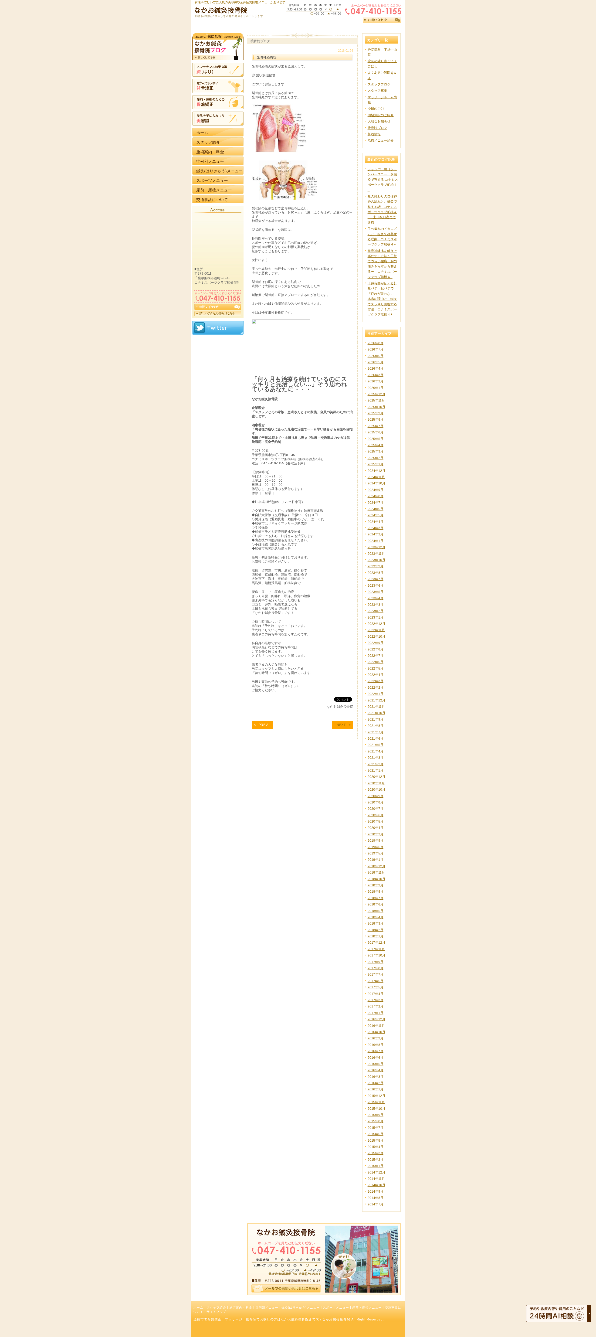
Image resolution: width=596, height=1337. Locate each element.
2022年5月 (375, 668)
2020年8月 (375, 802)
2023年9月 (375, 566)
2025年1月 (375, 464)
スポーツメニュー (336, 1307)
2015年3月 (375, 1153)
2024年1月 (375, 541)
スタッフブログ (379, 84)
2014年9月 (375, 1191)
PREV (263, 725)
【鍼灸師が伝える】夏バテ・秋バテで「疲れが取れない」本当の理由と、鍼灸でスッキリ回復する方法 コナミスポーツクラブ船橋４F (382, 298)
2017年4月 (375, 994)
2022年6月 (375, 662)
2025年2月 (375, 458)
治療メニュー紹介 (381, 140)
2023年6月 (375, 585)
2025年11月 (376, 400)
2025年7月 (375, 426)
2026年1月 (375, 388)
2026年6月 (375, 356)
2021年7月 (375, 732)
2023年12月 (376, 547)
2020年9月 (375, 796)
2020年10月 (376, 789)
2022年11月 (376, 630)
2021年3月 (375, 757)
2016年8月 (375, 1045)
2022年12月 (376, 624)
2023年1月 (375, 617)
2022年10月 (376, 636)
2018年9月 (375, 885)
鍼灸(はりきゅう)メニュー (300, 1307)
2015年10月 (376, 1108)
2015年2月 (375, 1159)
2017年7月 (375, 974)
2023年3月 (375, 604)
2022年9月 (375, 643)
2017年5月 (375, 987)
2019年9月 (375, 840)
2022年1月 (375, 694)
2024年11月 (376, 477)
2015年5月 (375, 1140)
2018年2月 (375, 930)
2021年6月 (375, 738)
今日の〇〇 (376, 108)
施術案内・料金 (240, 1307)
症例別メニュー (266, 1307)
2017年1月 (375, 1013)
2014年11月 (376, 1179)
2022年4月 (375, 675)
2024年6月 (375, 509)
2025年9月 (375, 413)
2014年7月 (375, 1204)
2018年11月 (376, 872)
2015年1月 (375, 1166)
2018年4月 (375, 917)
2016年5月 (375, 1064)
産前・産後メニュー (367, 1307)
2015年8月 (375, 1121)
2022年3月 (375, 681)
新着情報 (374, 134)
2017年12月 (376, 942)
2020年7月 (375, 808)
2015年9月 (375, 1115)
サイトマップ (216, 1311)
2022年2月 (375, 687)
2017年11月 (376, 949)
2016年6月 (375, 1057)
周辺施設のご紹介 (381, 115)
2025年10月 (376, 407)
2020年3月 (375, 834)
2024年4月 (375, 522)
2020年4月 (375, 828)
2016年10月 (376, 1032)
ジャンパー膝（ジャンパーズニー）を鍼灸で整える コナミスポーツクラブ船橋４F (383, 179)
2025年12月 (376, 394)
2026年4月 (375, 368)
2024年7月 (375, 502)
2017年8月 (375, 968)
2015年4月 (375, 1147)
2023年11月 (376, 553)
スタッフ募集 (377, 90)
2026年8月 (375, 343)
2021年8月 (375, 726)
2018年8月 (375, 891)
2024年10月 (376, 483)
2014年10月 (376, 1185)
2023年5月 (375, 592)
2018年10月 (376, 879)
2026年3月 (375, 375)
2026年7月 (375, 349)
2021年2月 (375, 764)
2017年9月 (375, 962)
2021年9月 (375, 719)
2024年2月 (375, 534)
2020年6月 (375, 815)
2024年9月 (375, 490)
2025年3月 (375, 451)
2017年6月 (375, 981)
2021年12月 (376, 700)
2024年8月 (375, 496)
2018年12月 (376, 866)
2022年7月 (375, 655)
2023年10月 (376, 560)
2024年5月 (375, 515)
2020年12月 (376, 777)
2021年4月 (375, 751)
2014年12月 (376, 1172)
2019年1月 (375, 859)
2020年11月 (376, 783)
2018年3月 (375, 923)
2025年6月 (375, 432)
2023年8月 (375, 573)
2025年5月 (375, 439)
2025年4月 (375, 445)
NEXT (341, 725)
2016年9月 (375, 1038)
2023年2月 (375, 611)
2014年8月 (375, 1198)
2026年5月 (375, 362)
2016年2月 (375, 1083)
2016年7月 (375, 1051)
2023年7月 (375, 579)
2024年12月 (376, 471)
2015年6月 (375, 1134)
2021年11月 (376, 706)
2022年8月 (375, 649)
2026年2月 (375, 381)
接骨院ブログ (377, 128)
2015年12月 (376, 1096)
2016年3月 (375, 1076)
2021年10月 (376, 713)
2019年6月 (375, 847)
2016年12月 (376, 1019)
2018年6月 (375, 904)
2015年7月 (375, 1127)
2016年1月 (375, 1089)
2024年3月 (375, 528)
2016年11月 (376, 1025)
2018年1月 (375, 936)
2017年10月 (376, 955)
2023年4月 (375, 598)
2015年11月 (376, 1102)
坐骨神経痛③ (266, 57)
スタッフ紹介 (216, 1307)
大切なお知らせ (379, 121)
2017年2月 (375, 1006)
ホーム (198, 1307)
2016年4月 (375, 1070)
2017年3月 (375, 1000)
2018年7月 (375, 898)
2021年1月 (375, 770)
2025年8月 (375, 419)
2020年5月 (375, 821)
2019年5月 (375, 853)
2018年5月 (375, 911)
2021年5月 (375, 745)
